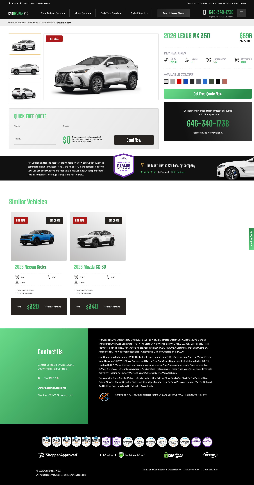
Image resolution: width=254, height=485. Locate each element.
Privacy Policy (192, 469)
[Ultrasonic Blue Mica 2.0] (185, 81)
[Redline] (179, 81)
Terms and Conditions (153, 469)
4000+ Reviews (43, 3)
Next (247, 263)
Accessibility (174, 469)
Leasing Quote (251, 239)
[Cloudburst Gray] (198, 81)
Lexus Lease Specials (44, 22)
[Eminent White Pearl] (166, 81)
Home (11, 22)
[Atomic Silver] (173, 81)
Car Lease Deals (24, 22)
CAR (18, 13)
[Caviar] (192, 81)
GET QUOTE (55, 220)
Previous (7, 263)
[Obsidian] (218, 81)
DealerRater (144, 394)
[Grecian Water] (205, 81)
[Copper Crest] (224, 81)
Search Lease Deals (173, 13)
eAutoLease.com (77, 475)
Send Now (134, 140)
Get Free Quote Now (208, 93)
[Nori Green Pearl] (211, 81)
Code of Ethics (210, 469)
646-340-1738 (221, 12)
